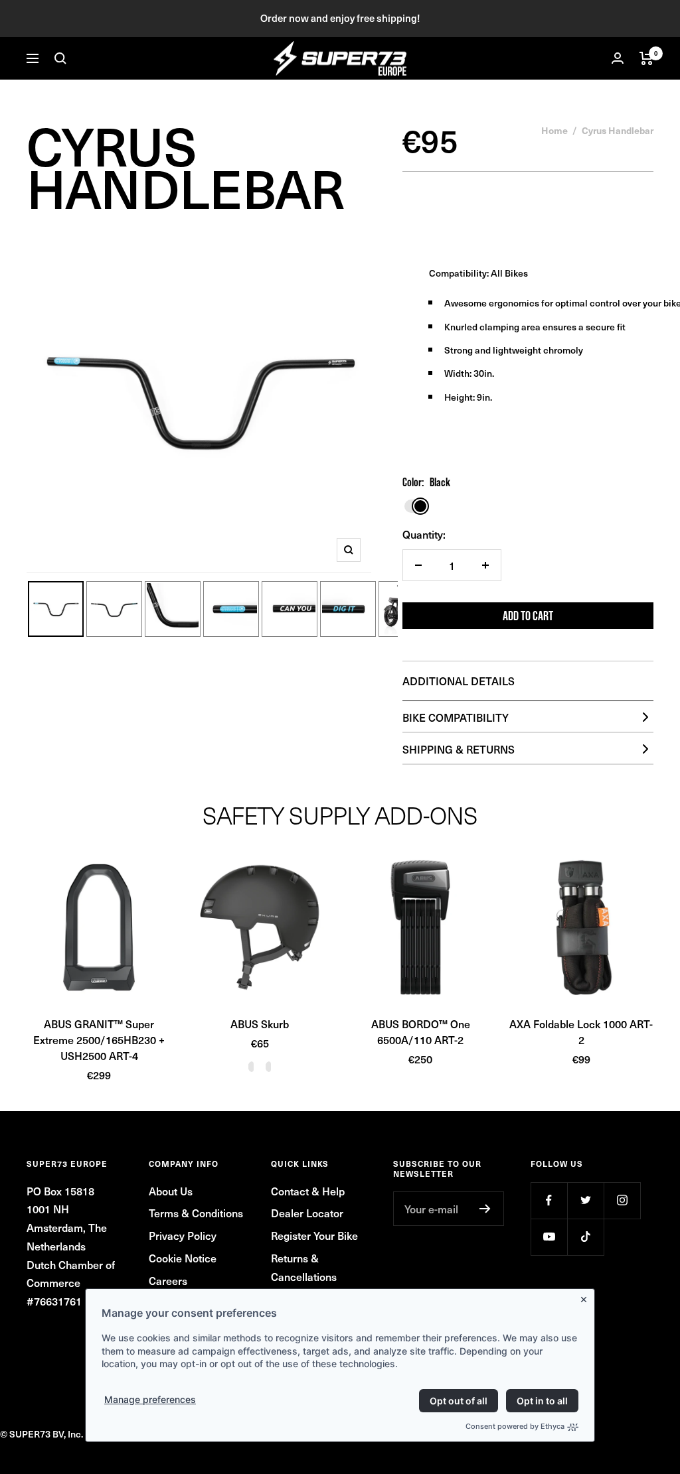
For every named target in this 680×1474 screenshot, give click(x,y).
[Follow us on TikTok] (585, 1237)
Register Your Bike (314, 1235)
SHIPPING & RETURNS (458, 749)
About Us (171, 1191)
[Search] (60, 58)
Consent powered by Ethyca (515, 1426)
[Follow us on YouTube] (549, 1237)
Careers (168, 1280)
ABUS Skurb (259, 1024)
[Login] (618, 58)
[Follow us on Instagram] (622, 1200)
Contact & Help (308, 1191)
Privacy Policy (182, 1235)
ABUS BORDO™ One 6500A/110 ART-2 (420, 1031)
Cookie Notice (182, 1258)
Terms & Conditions (196, 1213)
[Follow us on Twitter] (585, 1200)
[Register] (485, 1208)
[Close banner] (586, 1297)
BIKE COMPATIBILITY (455, 717)
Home (554, 130)
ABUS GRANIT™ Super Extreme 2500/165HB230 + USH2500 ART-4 (99, 1039)
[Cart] (646, 58)
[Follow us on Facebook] (549, 1200)
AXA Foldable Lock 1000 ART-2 (581, 1031)
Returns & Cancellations (304, 1267)
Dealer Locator (307, 1213)
